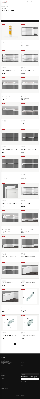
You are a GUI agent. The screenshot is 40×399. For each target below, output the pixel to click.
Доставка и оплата (4, 372)
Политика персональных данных (6, 381)
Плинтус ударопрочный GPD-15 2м (9, 256)
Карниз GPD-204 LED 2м (26, 96)
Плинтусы (22, 363)
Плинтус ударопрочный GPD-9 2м (28, 282)
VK (21, 381)
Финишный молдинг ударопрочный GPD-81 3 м (28, 176)
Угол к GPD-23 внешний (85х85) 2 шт (28, 335)
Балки (22, 365)
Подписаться (30, 379)
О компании (3, 375)
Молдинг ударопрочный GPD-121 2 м (28, 123)
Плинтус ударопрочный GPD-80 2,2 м (9, 203)
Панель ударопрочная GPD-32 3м (27, 203)
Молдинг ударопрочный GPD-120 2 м (9, 149)
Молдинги (22, 360)
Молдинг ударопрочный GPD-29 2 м (28, 149)
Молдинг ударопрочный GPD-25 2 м (9, 282)
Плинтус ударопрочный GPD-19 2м (28, 229)
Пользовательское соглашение (6, 380)
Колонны (22, 362)
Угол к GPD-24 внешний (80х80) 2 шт (9, 335)
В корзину (16, 73)
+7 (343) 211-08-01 (5, 388)
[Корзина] (34, 2)
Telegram (25, 381)
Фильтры (20, 20)
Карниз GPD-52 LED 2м (6, 229)
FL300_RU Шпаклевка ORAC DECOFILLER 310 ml (8, 44)
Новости (2, 378)
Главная (2, 6)
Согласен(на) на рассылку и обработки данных (29, 377)
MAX (28, 381)
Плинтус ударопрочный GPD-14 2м (28, 256)
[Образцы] (30, 2)
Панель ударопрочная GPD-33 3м (8, 70)
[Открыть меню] (38, 2)
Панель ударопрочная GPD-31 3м (27, 70)
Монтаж (2, 373)
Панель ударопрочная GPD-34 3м (27, 43)
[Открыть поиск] (28, 2)
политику (31, 376)
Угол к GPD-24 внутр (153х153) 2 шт (28, 308)
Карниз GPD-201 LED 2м (7, 123)
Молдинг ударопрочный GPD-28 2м (9, 175)
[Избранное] (32, 2)
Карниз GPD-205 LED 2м (7, 96)
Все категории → (24, 367)
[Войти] (36, 2)
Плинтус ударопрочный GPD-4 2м (8, 308)
